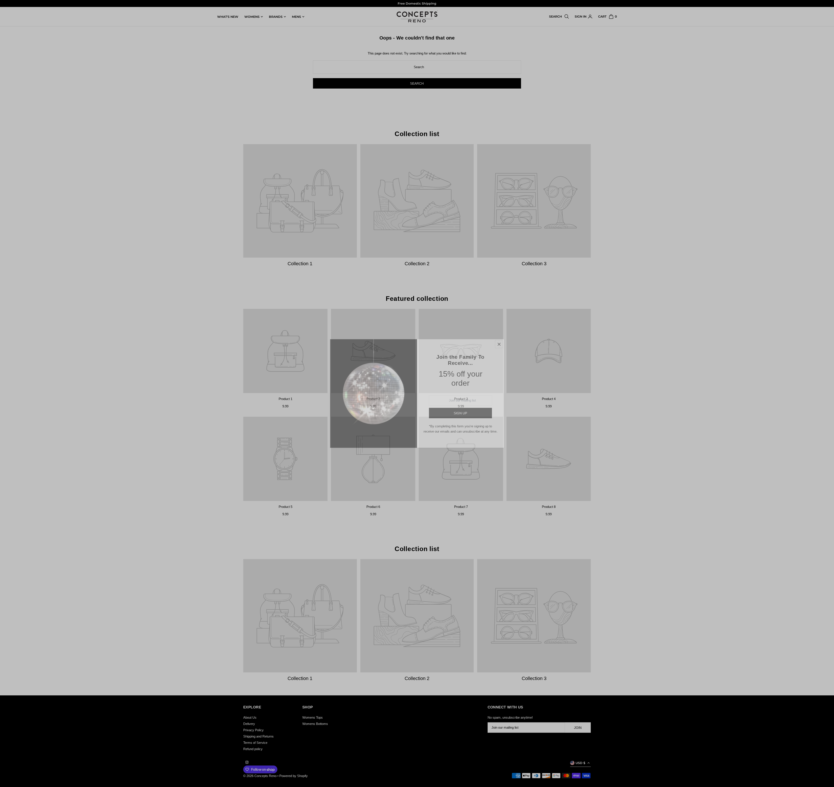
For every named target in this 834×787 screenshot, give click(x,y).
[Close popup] (499, 344)
